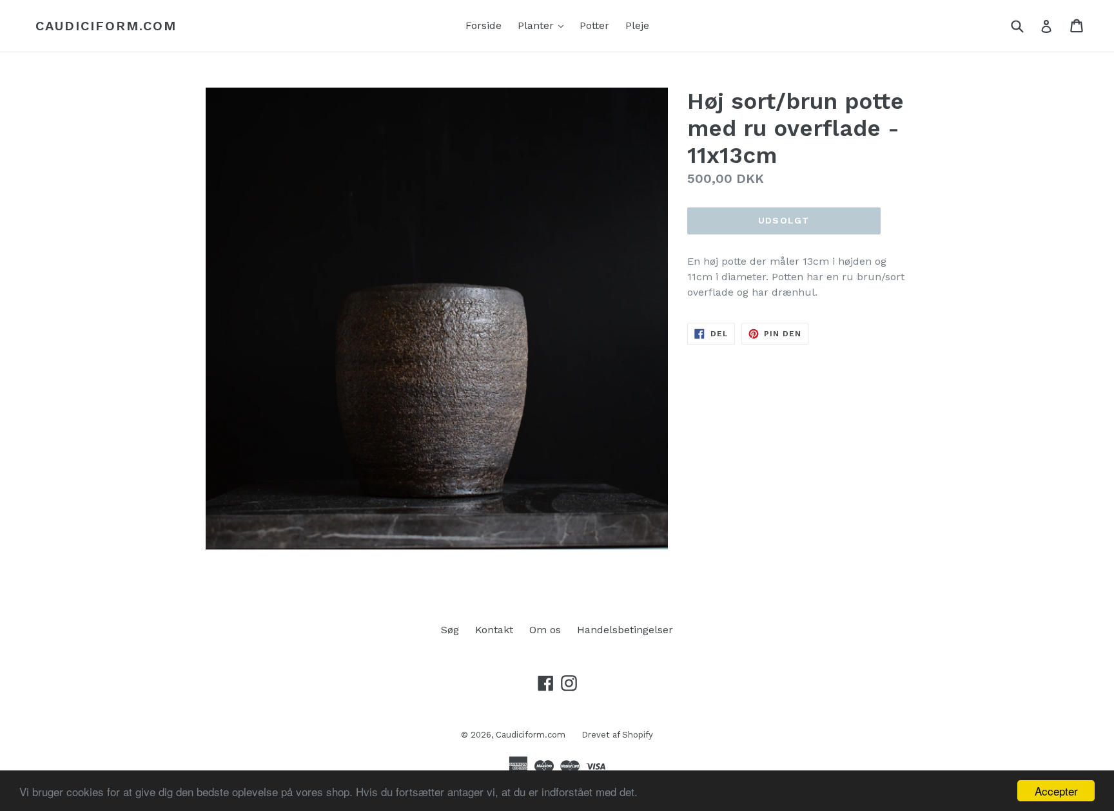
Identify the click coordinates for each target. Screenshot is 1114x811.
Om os (545, 630)
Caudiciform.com (106, 25)
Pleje (637, 25)
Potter (594, 25)
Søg (450, 630)
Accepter (1056, 791)
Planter (544, 25)
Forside (483, 25)
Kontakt (494, 630)
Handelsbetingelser (625, 630)
